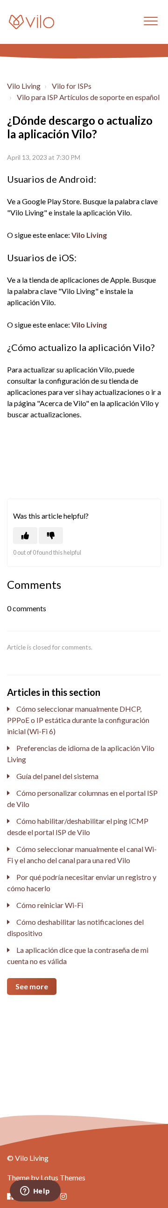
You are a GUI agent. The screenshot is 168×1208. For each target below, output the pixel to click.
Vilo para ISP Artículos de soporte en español (88, 97)
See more (31, 986)
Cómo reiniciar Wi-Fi (49, 905)
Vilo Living (24, 85)
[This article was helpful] (25, 535)
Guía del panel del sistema (57, 776)
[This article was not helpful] (51, 535)
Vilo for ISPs (71, 85)
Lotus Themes (63, 1177)
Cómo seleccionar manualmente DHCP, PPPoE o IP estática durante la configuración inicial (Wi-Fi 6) (78, 720)
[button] (150, 20)
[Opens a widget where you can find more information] (35, 1191)
